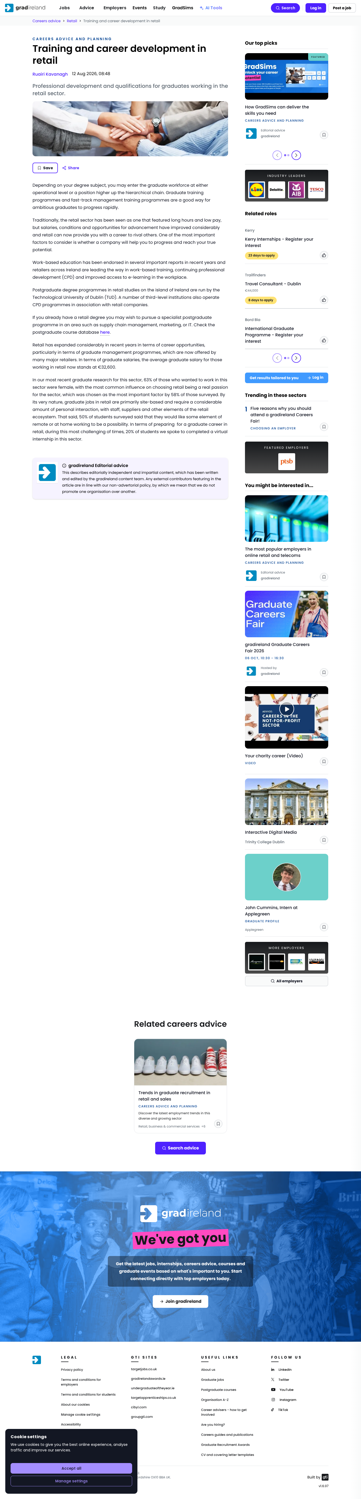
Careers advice (47, 21)
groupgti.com (142, 1417)
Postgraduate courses (218, 1390)
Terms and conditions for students (88, 1394)
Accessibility (71, 1424)
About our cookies (75, 1404)
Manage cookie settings (80, 1415)
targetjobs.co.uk (144, 1369)
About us (208, 1370)
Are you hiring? (213, 1425)
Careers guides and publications (227, 1435)
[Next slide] (296, 155)
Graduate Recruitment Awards (225, 1445)
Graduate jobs (212, 1380)
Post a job (342, 8)
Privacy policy (72, 1370)
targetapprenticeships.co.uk (153, 1398)
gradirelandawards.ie (148, 1379)
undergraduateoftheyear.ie (152, 1388)
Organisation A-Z (215, 1400)
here (105, 332)
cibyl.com (139, 1407)
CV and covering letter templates (227, 1455)
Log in (315, 8)
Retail (72, 21)
